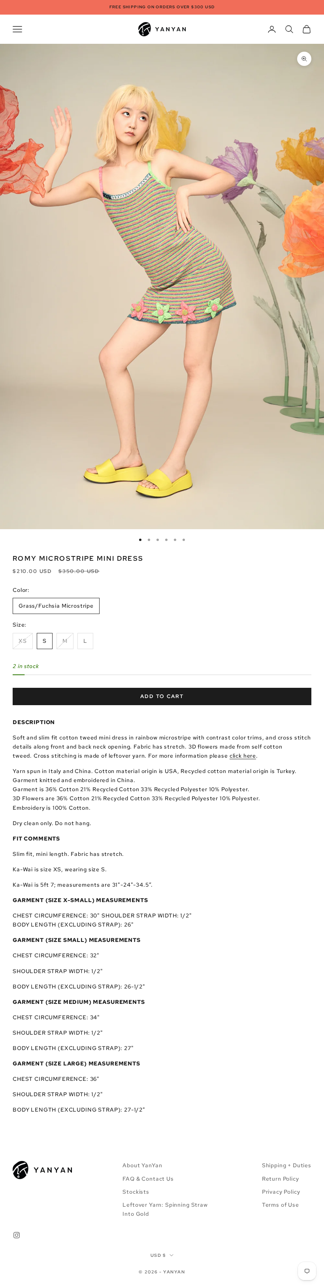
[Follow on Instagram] (17, 1235)
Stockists (135, 1191)
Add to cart (161, 696)
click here (243, 755)
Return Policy (280, 1178)
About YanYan (142, 1165)
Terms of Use (280, 1204)
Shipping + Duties (286, 1165)
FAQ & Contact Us (147, 1178)
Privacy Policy (281, 1191)
